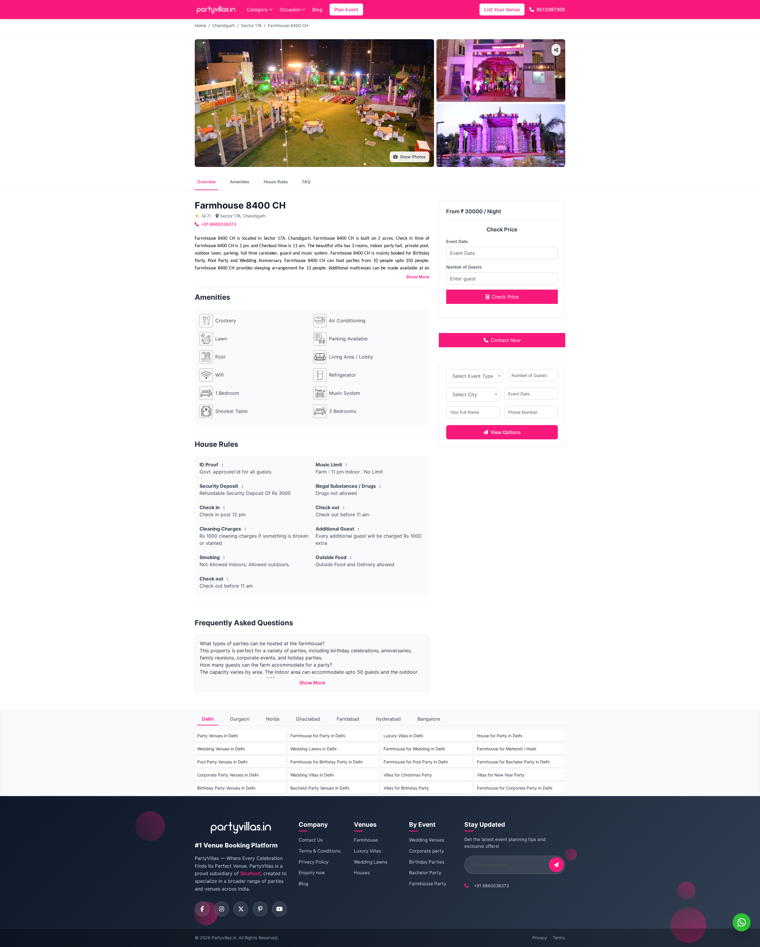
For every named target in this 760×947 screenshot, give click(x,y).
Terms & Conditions (320, 851)
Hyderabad (388, 719)
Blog (317, 9)
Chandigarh (223, 25)
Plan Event (346, 9)
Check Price (505, 297)
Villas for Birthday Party (406, 787)
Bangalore (428, 719)
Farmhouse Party (427, 883)
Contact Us (311, 840)
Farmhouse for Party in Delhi (317, 735)
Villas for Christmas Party (408, 774)
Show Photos (413, 156)
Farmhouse (366, 840)
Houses (362, 872)
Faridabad (348, 719)
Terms (559, 937)
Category (257, 9)
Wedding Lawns (370, 862)
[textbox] (474, 376)
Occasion (290, 9)
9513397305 (550, 9)
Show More (417, 276)
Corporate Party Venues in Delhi (228, 774)
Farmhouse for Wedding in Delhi (414, 748)
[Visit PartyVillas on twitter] (240, 909)
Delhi (207, 719)
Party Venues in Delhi (217, 735)
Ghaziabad (308, 719)
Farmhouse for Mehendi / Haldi (506, 748)
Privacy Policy (313, 862)
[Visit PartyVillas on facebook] (202, 909)
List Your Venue (502, 9)
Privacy (539, 937)
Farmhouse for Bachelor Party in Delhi (513, 761)
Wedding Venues (426, 840)
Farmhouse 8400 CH (288, 25)
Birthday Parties (426, 862)
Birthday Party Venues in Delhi (226, 787)
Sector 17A (251, 25)
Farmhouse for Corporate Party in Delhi (514, 787)
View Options (505, 432)
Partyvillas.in (224, 937)
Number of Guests (464, 266)
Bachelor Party (425, 872)
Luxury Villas (367, 851)
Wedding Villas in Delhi (312, 774)
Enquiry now (312, 872)
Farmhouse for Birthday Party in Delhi (326, 761)
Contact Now (506, 340)
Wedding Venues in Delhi (221, 748)
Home (200, 25)
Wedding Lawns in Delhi (313, 748)
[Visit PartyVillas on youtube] (279, 909)
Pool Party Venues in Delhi (222, 761)
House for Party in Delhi (499, 735)
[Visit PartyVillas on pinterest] (260, 909)
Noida (272, 719)
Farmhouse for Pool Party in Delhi (416, 761)
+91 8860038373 (218, 224)
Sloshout (250, 873)
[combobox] (474, 376)
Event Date (457, 241)
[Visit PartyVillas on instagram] (221, 909)
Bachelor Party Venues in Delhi (319, 787)
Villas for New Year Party (501, 774)
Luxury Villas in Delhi (403, 735)
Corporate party (426, 851)
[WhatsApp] (741, 922)
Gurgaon (239, 719)
